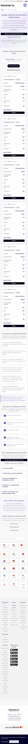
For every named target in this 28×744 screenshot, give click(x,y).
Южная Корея (14, 10)
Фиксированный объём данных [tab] (13, 70)
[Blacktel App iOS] (14, 656)
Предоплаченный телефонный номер (23, 607)
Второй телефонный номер (5, 680)
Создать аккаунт (12, 1)
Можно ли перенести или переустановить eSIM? (10, 492)
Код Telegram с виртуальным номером (5, 674)
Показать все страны (23, 586)
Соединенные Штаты (5, 546)
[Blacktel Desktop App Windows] (14, 659)
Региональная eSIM (14, 527)
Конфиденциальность (14, 716)
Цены (5, 627)
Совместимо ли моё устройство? (13, 473)
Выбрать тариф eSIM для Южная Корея (14, 33)
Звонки (15, 614)
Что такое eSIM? (8, 468)
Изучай (9, 714)
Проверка (23, 616)
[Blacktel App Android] (14, 653)
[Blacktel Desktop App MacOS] (14, 662)
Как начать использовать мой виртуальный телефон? (5, 657)
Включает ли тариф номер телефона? (10, 485)
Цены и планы (5, 663)
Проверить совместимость (14, 37)
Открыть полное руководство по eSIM (14, 460)
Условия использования (14, 718)
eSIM (9, 10)
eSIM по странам (14, 523)
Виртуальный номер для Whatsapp (5, 667)
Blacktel (4, 10)
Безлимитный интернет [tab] (14, 65)
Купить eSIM (5, 624)
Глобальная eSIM (14, 530)
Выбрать (14, 112)
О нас (14, 714)
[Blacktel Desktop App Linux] (14, 665)
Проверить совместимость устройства (14, 463)
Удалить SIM (15, 624)
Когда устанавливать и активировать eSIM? (9, 479)
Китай (24, 545)
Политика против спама (14, 720)
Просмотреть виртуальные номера (5, 614)
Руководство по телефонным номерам (5, 620)
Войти (6, 1)
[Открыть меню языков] (26, 1)
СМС (15, 616)
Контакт (19, 714)
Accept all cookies (14, 741)
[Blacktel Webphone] (14, 650)
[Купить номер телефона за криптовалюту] (14, 727)
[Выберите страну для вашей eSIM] (25, 538)
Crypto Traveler (5, 641)
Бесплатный (15, 618)
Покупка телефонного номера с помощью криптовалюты (5, 689)
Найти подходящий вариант (5, 607)
